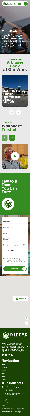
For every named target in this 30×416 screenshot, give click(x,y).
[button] (20, 4)
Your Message (12, 251)
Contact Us (5, 379)
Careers (4, 373)
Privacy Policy (5, 400)
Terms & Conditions (7, 403)
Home (3, 364)
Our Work (4, 370)
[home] (9, 4)
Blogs (3, 376)
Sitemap (4, 405)
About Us (4, 367)
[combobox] (15, 245)
